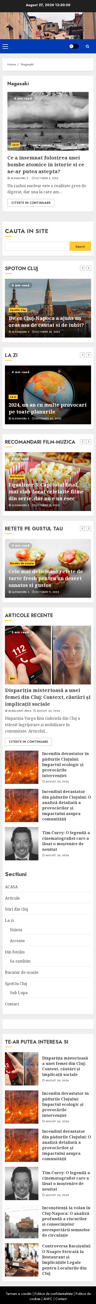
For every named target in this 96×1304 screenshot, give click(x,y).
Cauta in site (26, 231)
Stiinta (16, 929)
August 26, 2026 (48, 711)
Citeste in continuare (30, 203)
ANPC (47, 1298)
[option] (48, 308)
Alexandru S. (20, 178)
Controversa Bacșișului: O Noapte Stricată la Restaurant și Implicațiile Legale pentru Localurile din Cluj (66, 1259)
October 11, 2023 (47, 592)
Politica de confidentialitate (53, 1293)
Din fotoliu (16, 476)
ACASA (11, 887)
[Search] (87, 46)
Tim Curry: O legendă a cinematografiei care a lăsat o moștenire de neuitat (66, 841)
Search (80, 246)
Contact (12, 1004)
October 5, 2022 (47, 178)
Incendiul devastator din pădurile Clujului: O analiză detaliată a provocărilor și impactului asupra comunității (66, 805)
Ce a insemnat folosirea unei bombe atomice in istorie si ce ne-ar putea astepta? (45, 164)
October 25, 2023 (47, 332)
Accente (17, 940)
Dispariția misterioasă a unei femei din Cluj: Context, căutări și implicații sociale (48, 697)
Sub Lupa (19, 992)
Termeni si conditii (19, 1293)
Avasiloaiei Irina (19, 711)
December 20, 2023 (48, 418)
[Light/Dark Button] (74, 46)
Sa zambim (20, 961)
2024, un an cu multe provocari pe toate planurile (48, 408)
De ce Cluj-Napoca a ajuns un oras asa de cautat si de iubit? (46, 321)
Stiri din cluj (16, 909)
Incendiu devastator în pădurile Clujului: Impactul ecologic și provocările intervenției (65, 764)
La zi (16, 144)
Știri (12, 678)
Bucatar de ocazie (22, 563)
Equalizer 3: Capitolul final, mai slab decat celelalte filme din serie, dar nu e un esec (46, 491)
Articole (12, 898)
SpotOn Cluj (18, 310)
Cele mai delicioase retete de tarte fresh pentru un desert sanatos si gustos (46, 578)
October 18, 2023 (47, 505)
